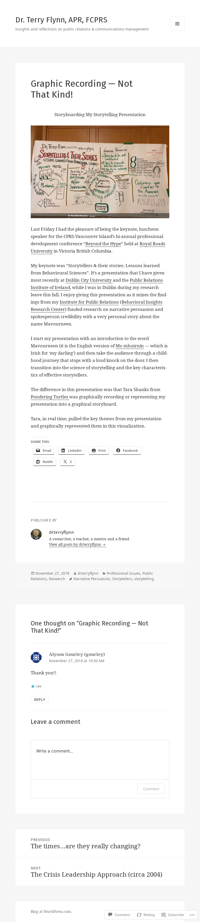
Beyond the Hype (103, 244)
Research (57, 578)
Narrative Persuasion (91, 578)
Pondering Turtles (50, 397)
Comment (151, 789)
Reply (39, 699)
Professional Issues (123, 573)
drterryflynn (88, 573)
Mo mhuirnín (130, 346)
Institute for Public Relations (89, 302)
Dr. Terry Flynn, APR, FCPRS (61, 19)
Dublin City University (89, 280)
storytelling (144, 578)
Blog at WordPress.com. (51, 911)
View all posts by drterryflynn (75, 544)
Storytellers (122, 578)
